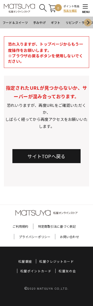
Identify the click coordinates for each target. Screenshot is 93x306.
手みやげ (39, 22)
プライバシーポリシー (34, 236)
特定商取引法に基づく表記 (57, 226)
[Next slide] (88, 22)
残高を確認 (70, 10)
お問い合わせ (69, 236)
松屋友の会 (67, 271)
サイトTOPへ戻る (46, 156)
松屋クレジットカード (56, 261)
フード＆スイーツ (15, 22)
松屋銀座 (25, 261)
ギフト (55, 22)
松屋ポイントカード (35, 271)
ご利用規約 (20, 226)
